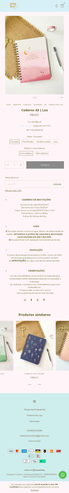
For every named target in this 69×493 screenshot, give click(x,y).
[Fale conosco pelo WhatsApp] (62, 475)
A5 (45, 105)
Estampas (34, 421)
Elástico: (34, 148)
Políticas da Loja (34, 415)
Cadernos (27, 105)
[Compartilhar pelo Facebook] (31, 300)
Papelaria (17, 105)
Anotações (37, 105)
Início (8, 105)
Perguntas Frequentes (34, 409)
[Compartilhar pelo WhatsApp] (25, 300)
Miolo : (34, 136)
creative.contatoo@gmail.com (34, 435)
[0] (61, 6)
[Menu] (57, 6)
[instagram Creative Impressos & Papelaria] (34, 401)
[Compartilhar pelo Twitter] (38, 300)
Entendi (34, 490)
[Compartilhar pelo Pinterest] (44, 300)
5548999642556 (34, 430)
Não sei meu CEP (13, 190)
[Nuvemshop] (34, 470)
